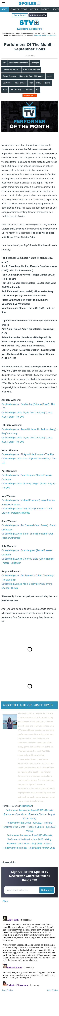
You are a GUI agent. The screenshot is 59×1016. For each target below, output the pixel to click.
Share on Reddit (29, 95)
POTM (38, 83)
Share (5, 901)
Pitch (31, 83)
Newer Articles (7, 990)
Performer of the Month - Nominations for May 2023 (29, 848)
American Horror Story (18, 63)
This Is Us (29, 90)
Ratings (45, 9)
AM (4, 63)
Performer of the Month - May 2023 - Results (29, 843)
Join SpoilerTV (38, 15)
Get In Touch (20, 15)
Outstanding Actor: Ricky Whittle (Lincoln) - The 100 (27, 454)
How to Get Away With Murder (31, 76)
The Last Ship (15, 90)
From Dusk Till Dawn (31, 70)
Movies (34, 9)
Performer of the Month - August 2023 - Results (29, 810)
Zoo (37, 90)
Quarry (47, 83)
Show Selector (19, 9)
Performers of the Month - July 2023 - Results (29, 823)
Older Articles (52, 990)
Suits (5, 90)
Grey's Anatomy (9, 76)
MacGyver (7, 83)
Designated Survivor (11, 70)
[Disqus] (29, 950)
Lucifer (50, 76)
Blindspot (35, 63)
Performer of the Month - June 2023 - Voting (29, 839)
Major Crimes (20, 83)
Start (4, 9)
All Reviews (26, 806)
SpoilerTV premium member (44, 35)
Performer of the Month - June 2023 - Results (29, 835)
